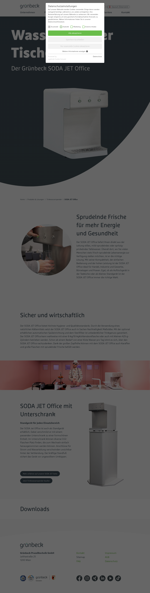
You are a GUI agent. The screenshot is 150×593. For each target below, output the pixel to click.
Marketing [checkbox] (77, 27)
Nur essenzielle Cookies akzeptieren (75, 46)
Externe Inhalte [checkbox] (90, 27)
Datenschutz (97, 56)
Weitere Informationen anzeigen (74, 51)
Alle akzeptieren (75, 33)
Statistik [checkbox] (66, 27)
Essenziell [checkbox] (54, 27)
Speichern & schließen (75, 39)
